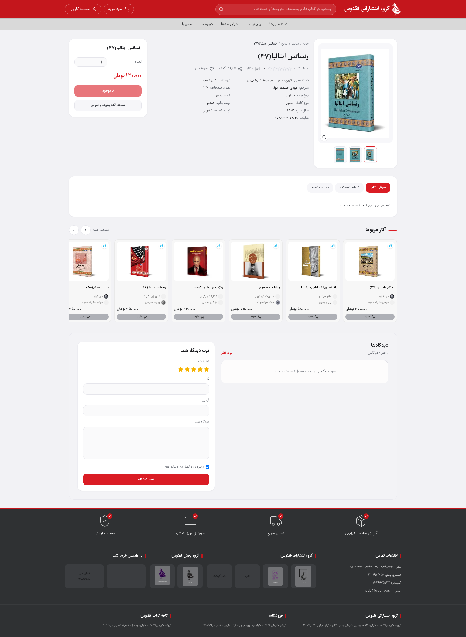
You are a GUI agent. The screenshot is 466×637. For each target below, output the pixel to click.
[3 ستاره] (193, 369)
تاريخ (284, 44)
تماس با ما (186, 24)
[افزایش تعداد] (101, 62)
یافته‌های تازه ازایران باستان (318, 287)
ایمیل (205, 400)
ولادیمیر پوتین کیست (208, 287)
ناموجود (108, 91)
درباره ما (207, 24)
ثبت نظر (226, 353)
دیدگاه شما (202, 422)
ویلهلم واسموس (268, 287)
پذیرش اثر (254, 24)
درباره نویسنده (349, 187)
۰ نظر (250, 68)
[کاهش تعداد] (80, 62)
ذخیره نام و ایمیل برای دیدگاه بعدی (184, 467)
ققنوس (207, 110)
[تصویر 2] (355, 154)
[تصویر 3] (340, 154)
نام (207, 378)
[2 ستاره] (200, 369)
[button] (355, 93)
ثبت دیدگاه (146, 479)
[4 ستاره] (187, 369)
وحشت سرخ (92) (153, 287)
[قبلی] (86, 230)
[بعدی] (74, 230)
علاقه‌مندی (201, 68)
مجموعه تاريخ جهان (260, 80)
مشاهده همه (101, 230)
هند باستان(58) (97, 287)
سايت (295, 44)
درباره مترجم (320, 187)
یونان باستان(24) (382, 287)
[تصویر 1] (370, 154)
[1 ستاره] (206, 369)
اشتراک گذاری (227, 68)
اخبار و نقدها (229, 24)
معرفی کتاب (378, 187)
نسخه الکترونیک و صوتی (108, 105)
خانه (306, 44)
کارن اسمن (210, 80)
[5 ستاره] (180, 369)
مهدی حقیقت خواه (284, 88)
